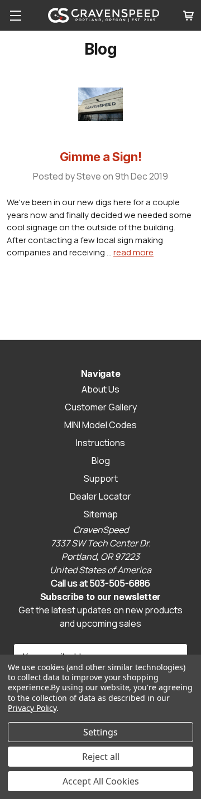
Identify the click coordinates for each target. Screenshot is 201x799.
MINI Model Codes (100, 425)
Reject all (100, 756)
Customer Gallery (101, 407)
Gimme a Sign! (100, 156)
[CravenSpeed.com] (103, 15)
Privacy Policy (32, 708)
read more (133, 252)
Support (101, 478)
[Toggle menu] (15, 15)
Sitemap (101, 514)
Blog (101, 460)
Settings (100, 732)
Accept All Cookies (101, 781)
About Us (100, 389)
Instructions (100, 443)
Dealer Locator (100, 496)
